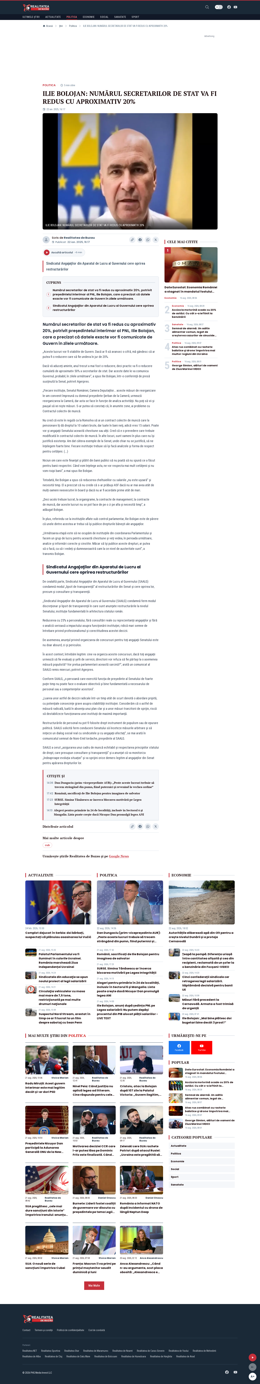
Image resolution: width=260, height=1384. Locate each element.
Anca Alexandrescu (151, 1258)
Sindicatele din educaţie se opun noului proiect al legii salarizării (63, 979)
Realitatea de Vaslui (179, 1350)
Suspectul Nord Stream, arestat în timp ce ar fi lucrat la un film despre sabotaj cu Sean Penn (64, 1018)
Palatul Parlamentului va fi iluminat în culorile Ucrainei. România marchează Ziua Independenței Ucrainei (60, 960)
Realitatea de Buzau (79, 238)
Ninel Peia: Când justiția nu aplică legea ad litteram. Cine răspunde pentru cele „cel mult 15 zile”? (93, 1092)
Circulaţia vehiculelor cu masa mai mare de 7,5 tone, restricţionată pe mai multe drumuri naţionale (62, 997)
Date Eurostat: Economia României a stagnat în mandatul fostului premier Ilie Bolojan (190, 291)
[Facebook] (229, 7)
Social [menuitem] (104, 17)
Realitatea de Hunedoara (133, 1356)
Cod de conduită (96, 1330)
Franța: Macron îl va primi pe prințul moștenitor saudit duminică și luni (94, 1268)
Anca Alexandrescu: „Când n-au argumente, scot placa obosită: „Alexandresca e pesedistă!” (141, 1270)
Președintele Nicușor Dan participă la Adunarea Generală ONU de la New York (44, 1149)
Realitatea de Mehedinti (204, 1350)
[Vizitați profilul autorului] (46, 239)
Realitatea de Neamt (122, 1350)
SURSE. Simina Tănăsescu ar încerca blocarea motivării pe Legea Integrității (97, 802)
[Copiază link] (132, 240)
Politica (73, 26)
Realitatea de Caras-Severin (150, 1350)
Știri (61, 26)
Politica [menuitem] (72, 17)
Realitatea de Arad (185, 1356)
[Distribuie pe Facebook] (140, 240)
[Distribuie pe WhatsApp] (148, 240)
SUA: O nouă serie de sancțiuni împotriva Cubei (45, 1266)
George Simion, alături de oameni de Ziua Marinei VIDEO (195, 367)
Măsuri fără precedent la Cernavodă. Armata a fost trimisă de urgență (207, 1004)
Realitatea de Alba (31, 1356)
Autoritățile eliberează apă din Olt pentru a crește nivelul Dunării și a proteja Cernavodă (201, 937)
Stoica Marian (59, 1077)
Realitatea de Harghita (161, 1356)
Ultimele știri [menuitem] (31, 17)
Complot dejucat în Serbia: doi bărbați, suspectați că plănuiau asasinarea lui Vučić (58, 935)
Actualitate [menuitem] (53, 17)
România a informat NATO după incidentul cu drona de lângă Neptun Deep (141, 1207)
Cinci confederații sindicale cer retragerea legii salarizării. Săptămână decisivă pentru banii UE (207, 983)
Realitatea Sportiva (50, 1350)
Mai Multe (94, 1285)
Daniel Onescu (107, 1197)
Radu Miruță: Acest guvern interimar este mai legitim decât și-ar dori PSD (45, 1087)
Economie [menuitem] (89, 17)
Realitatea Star (71, 1350)
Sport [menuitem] (135, 17)
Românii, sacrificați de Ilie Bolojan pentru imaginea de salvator (97, 793)
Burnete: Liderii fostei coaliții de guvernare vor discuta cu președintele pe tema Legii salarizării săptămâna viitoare (94, 1211)
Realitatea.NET (29, 1350)
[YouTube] (235, 7)
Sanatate (177, 324)
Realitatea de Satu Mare (78, 1356)
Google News (119, 856)
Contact (26, 1330)
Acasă (49, 26)
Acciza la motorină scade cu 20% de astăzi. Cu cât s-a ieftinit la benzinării (194, 313)
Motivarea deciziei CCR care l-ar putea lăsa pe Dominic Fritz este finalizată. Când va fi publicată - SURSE (94, 1152)
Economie (170, 298)
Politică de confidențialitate (70, 1330)
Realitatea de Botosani (105, 1356)
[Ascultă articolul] (252, 1357)
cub (47, 845)
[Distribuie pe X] (155, 240)
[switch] (219, 7)
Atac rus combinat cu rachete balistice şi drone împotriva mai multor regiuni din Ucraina (193, 350)
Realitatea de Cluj (53, 1356)
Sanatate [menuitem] (120, 17)
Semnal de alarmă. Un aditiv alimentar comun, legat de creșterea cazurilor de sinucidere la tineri (195, 334)
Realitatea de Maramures (95, 1350)
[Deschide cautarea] (207, 7)
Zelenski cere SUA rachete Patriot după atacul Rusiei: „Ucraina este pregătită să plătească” (140, 1152)
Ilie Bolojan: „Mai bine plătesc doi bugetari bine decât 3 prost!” (207, 1020)
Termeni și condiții (44, 1330)
